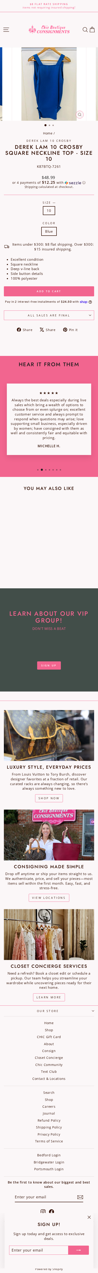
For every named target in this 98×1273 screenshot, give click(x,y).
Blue (49, 231)
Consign (49, 1051)
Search (49, 1092)
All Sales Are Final (49, 315)
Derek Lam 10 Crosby (49, 140)
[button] (49, 182)
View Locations (49, 898)
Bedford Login (49, 1155)
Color (49, 223)
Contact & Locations (49, 1078)
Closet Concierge (49, 1057)
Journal (49, 1113)
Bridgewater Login (49, 1162)
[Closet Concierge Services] (49, 934)
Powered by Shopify (49, 1269)
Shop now (49, 798)
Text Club (49, 1071)
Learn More (49, 997)
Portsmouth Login (49, 1169)
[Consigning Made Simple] (49, 835)
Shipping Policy (49, 1127)
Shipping (31, 187)
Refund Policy (49, 1120)
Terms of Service (49, 1141)
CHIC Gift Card (49, 1037)
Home (48, 133)
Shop (49, 1030)
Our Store (48, 1011)
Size (49, 202)
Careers (48, 1106)
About (49, 1044)
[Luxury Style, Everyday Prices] (49, 735)
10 (49, 210)
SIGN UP (49, 665)
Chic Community (49, 1065)
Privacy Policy (49, 1134)
